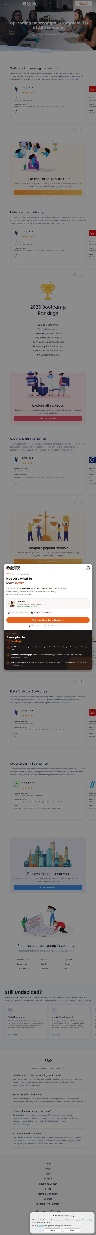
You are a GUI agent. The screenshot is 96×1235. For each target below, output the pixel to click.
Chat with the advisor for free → (48, 620)
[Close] (88, 568)
